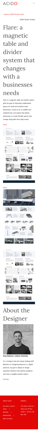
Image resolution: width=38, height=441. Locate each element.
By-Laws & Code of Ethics (9, 407)
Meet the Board (7, 419)
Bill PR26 (5, 412)
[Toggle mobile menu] (34, 3)
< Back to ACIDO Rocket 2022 (14, 14)
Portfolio (6, 379)
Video (5, 125)
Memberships (7, 415)
